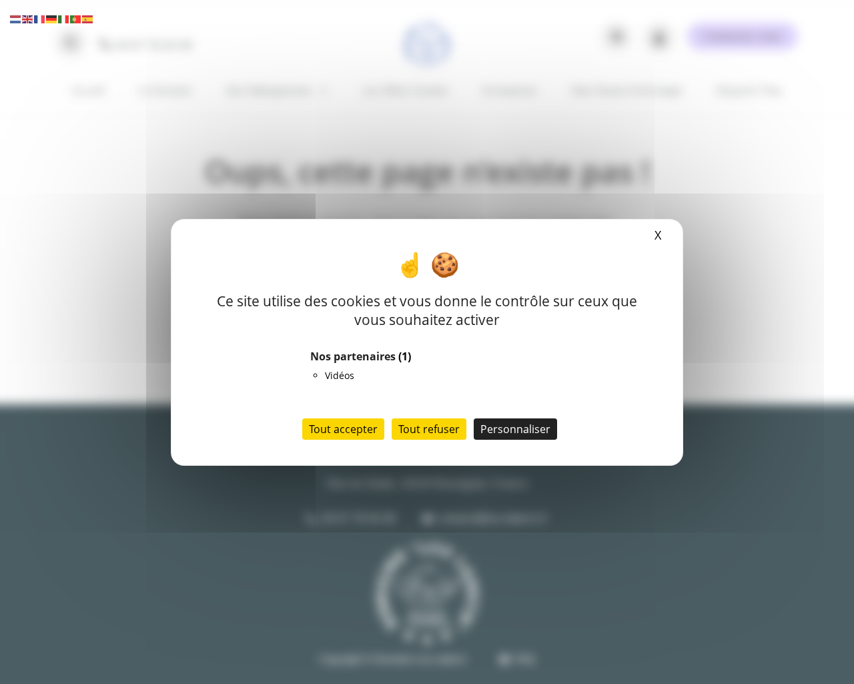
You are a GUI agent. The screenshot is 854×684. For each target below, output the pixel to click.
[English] (28, 18)
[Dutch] (16, 18)
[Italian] (64, 18)
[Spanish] (88, 18)
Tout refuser (429, 429)
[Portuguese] (76, 18)
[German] (52, 18)
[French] (40, 18)
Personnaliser (515, 429)
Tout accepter (343, 429)
